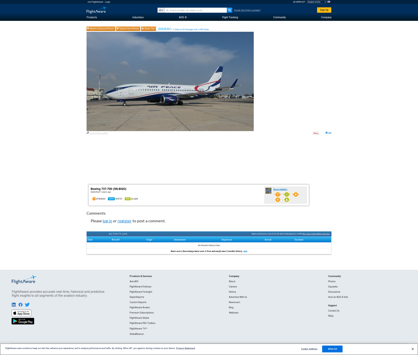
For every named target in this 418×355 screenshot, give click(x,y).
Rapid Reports (137, 297)
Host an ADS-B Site (338, 297)
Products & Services (141, 276)
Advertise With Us (238, 297)
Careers (233, 286)
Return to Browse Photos (102, 28)
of (115, 199)
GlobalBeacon (137, 334)
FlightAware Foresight (141, 292)
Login (107, 2)
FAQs (331, 316)
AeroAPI (134, 281)
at (132, 199)
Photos (332, 281)
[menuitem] (92, 17)
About (232, 281)
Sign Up (324, 10)
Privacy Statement (185, 348)
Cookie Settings (309, 349)
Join (245, 251)
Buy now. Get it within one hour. (316, 234)
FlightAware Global (139, 318)
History (232, 292)
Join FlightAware (95, 2)
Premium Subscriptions (142, 312)
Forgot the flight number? (247, 10)
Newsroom (234, 302)
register (125, 220)
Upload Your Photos (129, 28)
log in (107, 220)
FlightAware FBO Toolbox (142, 323)
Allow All (332, 349)
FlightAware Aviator (140, 307)
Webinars (234, 312)
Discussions (334, 292)
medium (93, 133)
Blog (231, 307)
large (101, 133)
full (106, 133)
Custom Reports (138, 302)
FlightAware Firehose (140, 286)
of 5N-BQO (99, 199)
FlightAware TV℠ (138, 328)
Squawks (333, 286)
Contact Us (333, 310)
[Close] (412, 349)
